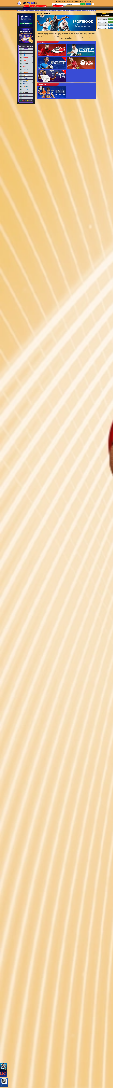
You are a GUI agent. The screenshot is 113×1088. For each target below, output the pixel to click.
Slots (38, 8)
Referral (87, 8)
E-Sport (32, 8)
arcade (49, 8)
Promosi (93, 8)
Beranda (19, 8)
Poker (55, 8)
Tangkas (73, 8)
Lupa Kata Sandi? (88, 1)
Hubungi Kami (79, 1)
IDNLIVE (44, 8)
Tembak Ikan (80, 8)
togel (61, 8)
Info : (19, 10)
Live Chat (70, 1)
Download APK (61, 1)
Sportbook (26, 8)
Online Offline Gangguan (26, 100)
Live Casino (67, 8)
